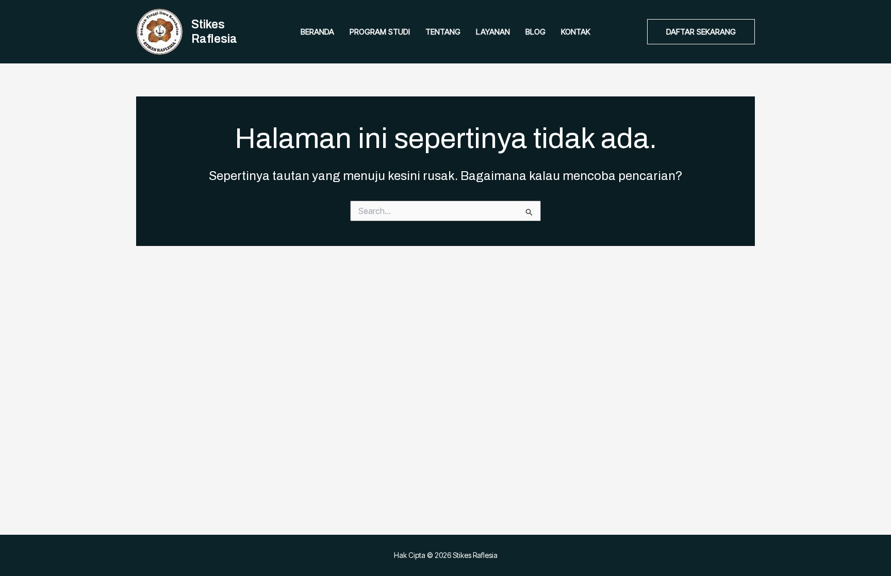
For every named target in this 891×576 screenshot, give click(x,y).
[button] (701, 31)
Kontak (575, 32)
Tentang (442, 32)
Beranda (317, 32)
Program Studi (380, 32)
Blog (535, 32)
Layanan (493, 32)
